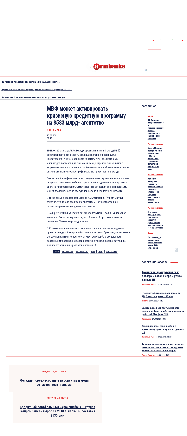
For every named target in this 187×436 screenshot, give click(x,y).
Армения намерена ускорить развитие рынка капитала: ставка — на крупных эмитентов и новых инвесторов (155, 190)
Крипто (145, 301)
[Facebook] (174, 51)
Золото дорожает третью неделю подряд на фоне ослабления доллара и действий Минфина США (163, 311)
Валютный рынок (149, 284)
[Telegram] (178, 51)
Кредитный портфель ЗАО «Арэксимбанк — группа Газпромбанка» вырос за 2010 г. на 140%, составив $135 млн (57, 411)
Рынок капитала (155, 144)
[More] (125, 137)
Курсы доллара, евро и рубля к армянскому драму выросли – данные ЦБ (163, 329)
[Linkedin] (185, 51)
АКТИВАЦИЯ (67, 252)
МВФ (93, 252)
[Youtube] (181, 51)
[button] (164, 51)
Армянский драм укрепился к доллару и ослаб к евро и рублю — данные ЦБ (163, 275)
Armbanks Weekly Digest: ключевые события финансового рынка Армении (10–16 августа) (155, 220)
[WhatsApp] (83, 137)
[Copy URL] (114, 137)
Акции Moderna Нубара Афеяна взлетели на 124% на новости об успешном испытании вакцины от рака (155, 158)
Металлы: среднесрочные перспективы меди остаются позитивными (54, 382)
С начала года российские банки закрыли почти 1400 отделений (155, 242)
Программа (111, 252)
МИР (100, 252)
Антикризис (82, 252)
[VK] (104, 137)
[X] (73, 137)
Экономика (54, 130)
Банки (150, 116)
